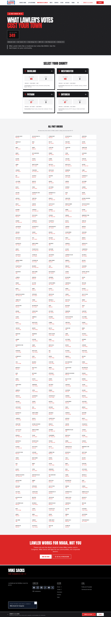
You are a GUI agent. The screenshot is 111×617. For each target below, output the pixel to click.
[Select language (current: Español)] (78, 2)
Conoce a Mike (22, 2)
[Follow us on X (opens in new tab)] (52, 587)
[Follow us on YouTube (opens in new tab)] (49, 587)
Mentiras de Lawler (42, 2)
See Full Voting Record (63, 557)
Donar (100, 2)
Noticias (67, 2)
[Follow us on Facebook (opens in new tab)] (41, 587)
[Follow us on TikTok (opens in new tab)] (45, 587)
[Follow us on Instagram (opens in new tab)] (37, 587)
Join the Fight (46, 557)
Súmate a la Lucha (88, 2)
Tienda (73, 2)
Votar (61, 2)
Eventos (56, 2)
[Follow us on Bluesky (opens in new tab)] (34, 587)
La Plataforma (31, 2)
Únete (51, 2)
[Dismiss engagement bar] (7, 614)
